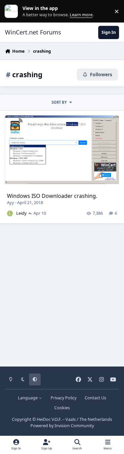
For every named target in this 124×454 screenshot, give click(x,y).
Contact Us (95, 398)
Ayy (10, 202)
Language (28, 398)
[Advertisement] (62, 293)
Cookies (62, 408)
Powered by (62, 425)
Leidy (21, 213)
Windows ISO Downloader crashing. (52, 195)
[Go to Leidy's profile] (10, 213)
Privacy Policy (63, 398)
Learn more (12, 11)
